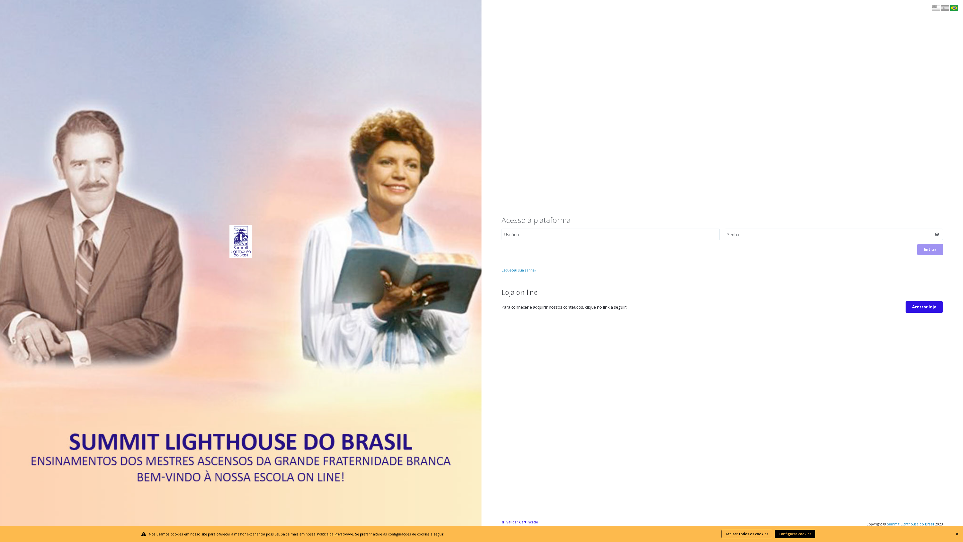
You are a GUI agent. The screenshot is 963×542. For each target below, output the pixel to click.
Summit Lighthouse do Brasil (910, 524)
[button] (936, 8)
